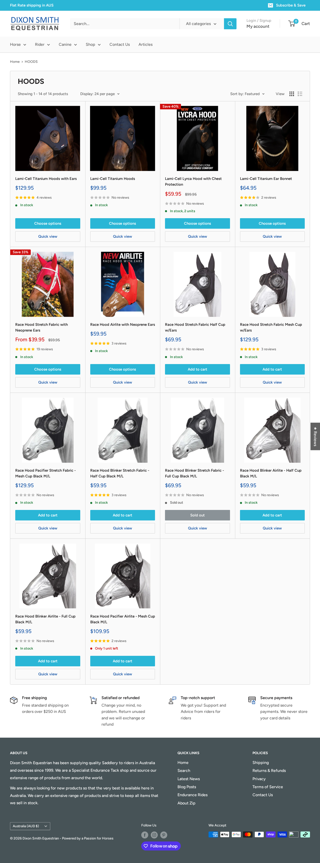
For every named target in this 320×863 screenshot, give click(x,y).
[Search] (230, 23)
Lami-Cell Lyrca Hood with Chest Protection (193, 181)
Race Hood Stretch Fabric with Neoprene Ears (41, 327)
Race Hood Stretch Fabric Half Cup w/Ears (195, 327)
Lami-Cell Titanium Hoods (112, 178)
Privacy (259, 778)
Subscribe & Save (291, 5)
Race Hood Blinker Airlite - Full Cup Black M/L (45, 619)
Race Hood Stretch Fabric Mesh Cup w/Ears (271, 327)
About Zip (187, 803)
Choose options (47, 223)
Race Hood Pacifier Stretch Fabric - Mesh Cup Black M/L (45, 473)
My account (258, 26)
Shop (90, 44)
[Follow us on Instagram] (154, 834)
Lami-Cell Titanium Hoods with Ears (46, 178)
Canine (65, 44)
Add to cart (197, 369)
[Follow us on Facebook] (144, 834)
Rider (39, 44)
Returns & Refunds (269, 770)
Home (15, 62)
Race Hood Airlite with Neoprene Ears (122, 324)
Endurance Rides (193, 794)
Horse (15, 44)
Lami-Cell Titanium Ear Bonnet (266, 178)
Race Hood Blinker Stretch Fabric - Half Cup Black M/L (119, 473)
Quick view (47, 236)
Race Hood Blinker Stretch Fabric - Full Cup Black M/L (194, 473)
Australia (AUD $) (26, 826)
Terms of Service (267, 786)
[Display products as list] (300, 94)
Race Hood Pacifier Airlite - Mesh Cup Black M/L (122, 619)
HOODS (31, 62)
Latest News (189, 778)
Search (184, 770)
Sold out (197, 515)
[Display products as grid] (292, 94)
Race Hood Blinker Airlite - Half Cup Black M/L (271, 473)
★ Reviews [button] (315, 436)
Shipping (260, 762)
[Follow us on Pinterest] (163, 834)
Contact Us (120, 44)
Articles (145, 44)
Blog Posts (187, 786)
